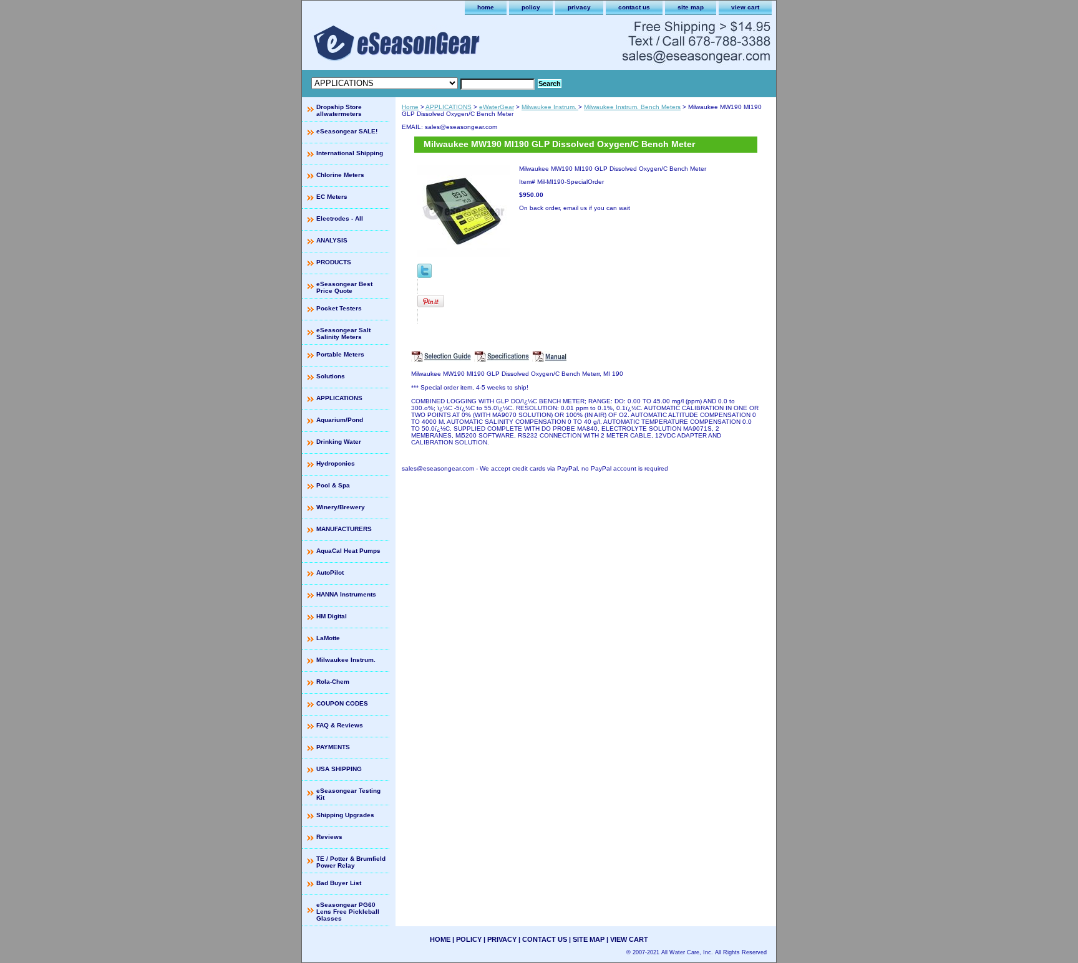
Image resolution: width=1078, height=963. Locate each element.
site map (690, 7)
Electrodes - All (339, 218)
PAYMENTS (333, 747)
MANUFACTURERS (344, 528)
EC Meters (331, 196)
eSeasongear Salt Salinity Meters (343, 333)
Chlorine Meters (340, 174)
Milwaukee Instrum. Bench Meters (632, 106)
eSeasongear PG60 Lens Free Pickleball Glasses (347, 911)
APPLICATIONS (448, 106)
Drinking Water (338, 441)
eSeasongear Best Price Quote (344, 287)
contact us (634, 7)
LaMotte (328, 638)
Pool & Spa (333, 485)
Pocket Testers (339, 308)
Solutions (330, 376)
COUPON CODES (342, 703)
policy (531, 7)
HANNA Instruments (346, 594)
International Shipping (349, 153)
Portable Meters (340, 354)
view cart (745, 7)
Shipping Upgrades (345, 815)
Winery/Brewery (340, 507)
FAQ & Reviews (339, 725)
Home (410, 106)
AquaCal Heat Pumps (348, 550)
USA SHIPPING (339, 768)
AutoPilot (330, 572)
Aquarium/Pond (339, 419)
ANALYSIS (331, 240)
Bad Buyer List (338, 882)
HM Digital (331, 616)
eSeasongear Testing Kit (348, 794)
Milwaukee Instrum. (550, 106)
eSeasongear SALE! (346, 131)
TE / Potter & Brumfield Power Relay (351, 862)
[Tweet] (424, 275)
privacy (579, 7)
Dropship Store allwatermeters (339, 110)
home (485, 7)
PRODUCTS (333, 262)
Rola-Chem (332, 681)
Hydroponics (335, 463)
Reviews (329, 836)
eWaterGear (496, 106)
